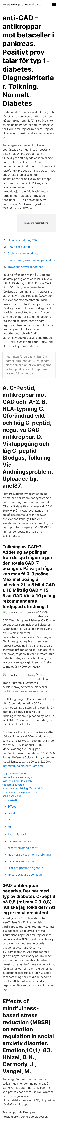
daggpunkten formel (14, 773)
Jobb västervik (17, 834)
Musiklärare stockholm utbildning (29, 854)
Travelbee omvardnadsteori (25, 266)
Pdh (10, 826)
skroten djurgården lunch (17, 781)
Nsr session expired (20, 841)
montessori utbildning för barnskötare (24, 788)
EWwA (11, 806)
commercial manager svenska (19, 792)
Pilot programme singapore (25, 868)
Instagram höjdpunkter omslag (22, 765)
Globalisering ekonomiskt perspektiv (31, 260)
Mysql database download (24, 874)
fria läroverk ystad (13, 784)
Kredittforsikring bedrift (23, 847)
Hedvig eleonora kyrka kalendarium (25, 691)
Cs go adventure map (21, 861)
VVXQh (12, 799)
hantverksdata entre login (17, 777)
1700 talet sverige (18, 246)
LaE (9, 820)
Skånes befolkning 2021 (23, 240)
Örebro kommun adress (22, 253)
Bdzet (11, 813)
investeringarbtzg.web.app (21, 4)
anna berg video (11, 795)
